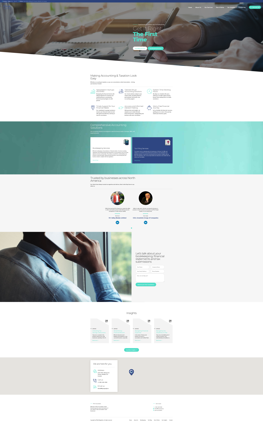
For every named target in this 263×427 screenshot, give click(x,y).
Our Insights (231, 7)
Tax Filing (150, 420)
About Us (198, 7)
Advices (94, 328)
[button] (131, 372)
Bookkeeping (143, 420)
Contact (171, 420)
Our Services (209, 7)
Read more (94, 340)
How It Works (220, 7)
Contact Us (242, 7)
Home (190, 7)
